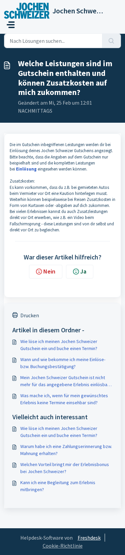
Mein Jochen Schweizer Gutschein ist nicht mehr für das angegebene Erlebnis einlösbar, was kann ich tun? (65, 381)
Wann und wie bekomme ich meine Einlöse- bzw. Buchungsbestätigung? (62, 362)
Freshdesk (89, 537)
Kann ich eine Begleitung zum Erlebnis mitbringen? (57, 485)
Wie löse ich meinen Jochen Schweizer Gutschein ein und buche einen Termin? (58, 344)
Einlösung (26, 169)
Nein (49, 271)
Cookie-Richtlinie (63, 545)
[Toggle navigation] (10, 25)
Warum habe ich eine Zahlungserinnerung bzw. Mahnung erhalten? (66, 449)
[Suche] (111, 40)
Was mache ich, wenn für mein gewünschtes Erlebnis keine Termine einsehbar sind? (64, 399)
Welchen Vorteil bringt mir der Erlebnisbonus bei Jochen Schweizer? (64, 467)
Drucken (29, 315)
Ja (83, 271)
